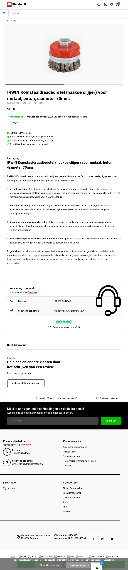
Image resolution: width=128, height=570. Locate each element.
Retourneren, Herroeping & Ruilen (79, 461)
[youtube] (112, 539)
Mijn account (9, 488)
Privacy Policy (69, 451)
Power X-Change (71, 497)
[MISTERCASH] (46, 557)
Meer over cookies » (79, 565)
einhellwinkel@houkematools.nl (68, 311)
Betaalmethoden (71, 456)
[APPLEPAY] (60, 557)
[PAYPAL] (32, 557)
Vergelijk (15, 122)
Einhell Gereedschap (73, 488)
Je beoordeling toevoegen (25, 383)
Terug (13, 20)
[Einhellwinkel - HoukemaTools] (16, 4)
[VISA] (70, 557)
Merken (67, 511)
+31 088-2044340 (62, 301)
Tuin (65, 507)
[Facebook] (93, 539)
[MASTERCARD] (96, 557)
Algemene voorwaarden (75, 447)
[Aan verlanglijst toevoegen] (117, 122)
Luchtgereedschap (72, 493)
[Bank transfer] (13, 557)
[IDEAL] (22, 557)
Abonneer (111, 421)
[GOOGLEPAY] (112, 557)
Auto (65, 502)
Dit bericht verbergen (49, 565)
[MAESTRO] (81, 557)
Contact (67, 465)
